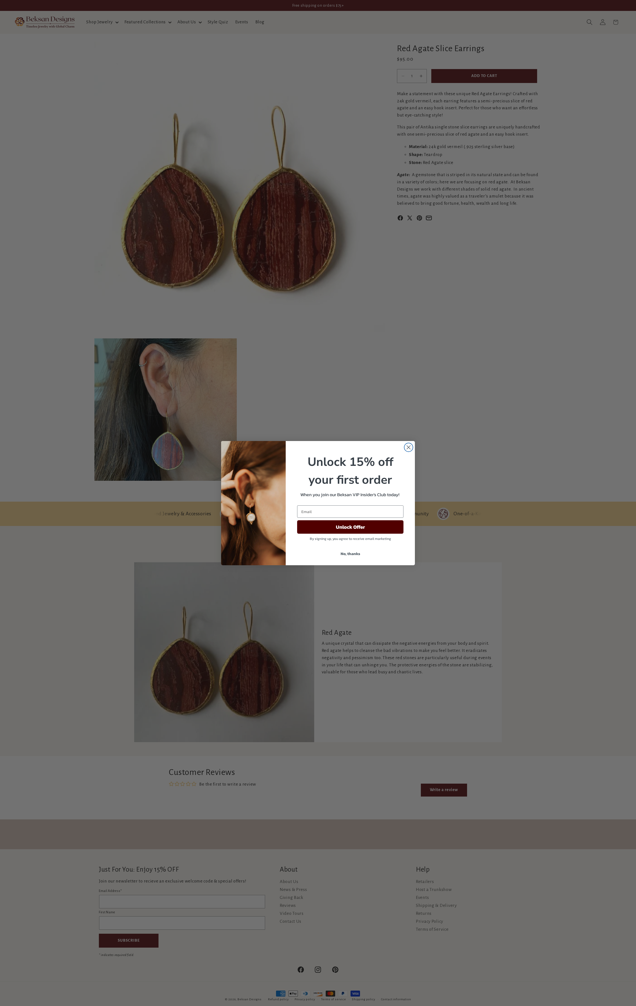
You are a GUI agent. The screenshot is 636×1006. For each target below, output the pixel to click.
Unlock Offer (350, 527)
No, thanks (350, 554)
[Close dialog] (408, 447)
